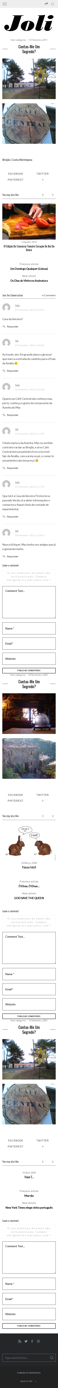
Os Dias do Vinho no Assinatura (29, 278)
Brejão (6, 159)
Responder (12, 326)
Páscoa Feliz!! (29, 867)
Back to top (26, 1381)
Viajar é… (29, 1177)
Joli (16, 341)
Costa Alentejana (21, 159)
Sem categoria (17, 675)
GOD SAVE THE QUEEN (29, 896)
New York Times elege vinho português (29, 1205)
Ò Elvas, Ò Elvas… (29, 884)
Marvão (29, 1193)
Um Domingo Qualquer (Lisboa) (29, 266)
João (17, 305)
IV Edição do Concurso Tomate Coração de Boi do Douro (29, 248)
